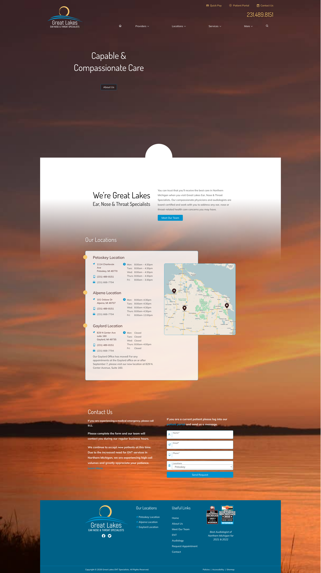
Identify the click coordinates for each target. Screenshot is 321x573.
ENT (174, 534)
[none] (142, 26)
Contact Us (266, 5)
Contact (176, 551)
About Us (108, 87)
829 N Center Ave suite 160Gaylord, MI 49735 (106, 336)
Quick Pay (215, 5)
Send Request (200, 474)
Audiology (178, 540)
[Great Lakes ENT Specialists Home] (65, 16)
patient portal (176, 424)
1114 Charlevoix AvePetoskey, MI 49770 (107, 267)
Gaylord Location (108, 325)
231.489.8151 (260, 14)
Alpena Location (107, 292)
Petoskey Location (109, 257)
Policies (206, 569)
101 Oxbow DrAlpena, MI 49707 (106, 301)
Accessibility (218, 569)
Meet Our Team (170, 217)
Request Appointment (184, 546)
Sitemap (230, 569)
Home (175, 518)
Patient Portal (240, 5)
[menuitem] (120, 26)
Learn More (95, 468)
